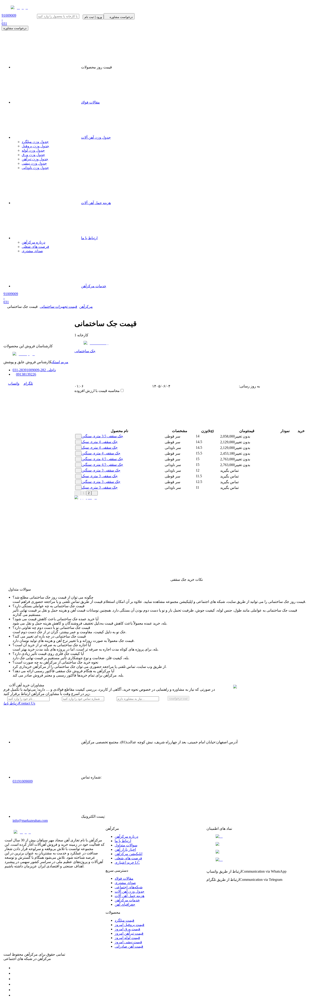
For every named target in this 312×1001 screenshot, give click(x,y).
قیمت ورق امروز (127, 929)
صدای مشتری (32, 251)
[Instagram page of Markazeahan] (15, 984)
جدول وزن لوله (33, 150)
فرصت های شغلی (35, 247)
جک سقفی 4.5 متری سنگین (102, 459)
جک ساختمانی (84, 351)
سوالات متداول (126, 845)
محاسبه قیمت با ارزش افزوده (97, 391)
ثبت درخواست (178, 698)
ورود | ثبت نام (93, 17)
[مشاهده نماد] (256, 836)
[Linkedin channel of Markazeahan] (15, 990)
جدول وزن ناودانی (35, 168)
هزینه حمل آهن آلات (96, 203)
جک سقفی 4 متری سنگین (101, 453)
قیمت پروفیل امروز (129, 925)
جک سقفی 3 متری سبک (100, 476)
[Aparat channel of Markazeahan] (15, 995)
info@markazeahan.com (30, 820)
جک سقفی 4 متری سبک (100, 442)
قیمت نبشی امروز (128, 942)
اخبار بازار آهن (125, 849)
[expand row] (78, 436)
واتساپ (13, 383)
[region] (239, 538)
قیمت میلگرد (124, 920)
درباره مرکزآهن (33, 242)
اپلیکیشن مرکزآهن (128, 854)
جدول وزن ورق (33, 155)
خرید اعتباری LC (127, 862)
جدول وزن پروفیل (35, 146)
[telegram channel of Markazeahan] (15, 973)
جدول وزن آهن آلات (96, 137)
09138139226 (26, 374)
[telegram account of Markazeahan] (15, 968)
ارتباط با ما (89, 238)
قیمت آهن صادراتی (129, 946)
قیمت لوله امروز (127, 938)
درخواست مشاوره (14, 28)
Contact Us (19, 703)
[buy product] (296, 436)
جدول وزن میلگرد (35, 142)
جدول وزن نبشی (34, 163)
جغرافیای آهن (125, 904)
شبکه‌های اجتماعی (129, 887)
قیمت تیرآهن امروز (129, 933)
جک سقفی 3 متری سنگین (101, 470)
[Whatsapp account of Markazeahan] (15, 979)
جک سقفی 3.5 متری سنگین (102, 436)
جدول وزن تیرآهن (35, 159)
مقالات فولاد (90, 102)
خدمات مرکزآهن (93, 286)
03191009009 (23, 781)
